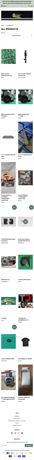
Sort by (3, 32)
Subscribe (28, 445)
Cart (31, 6)
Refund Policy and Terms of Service (17, 421)
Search (17, 423)
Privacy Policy (17, 418)
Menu (4, 6)
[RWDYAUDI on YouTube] (22, 433)
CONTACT (17, 416)
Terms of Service (17, 425)
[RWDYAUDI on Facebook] (12, 433)
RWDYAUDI (16, 450)
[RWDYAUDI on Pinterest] (15, 433)
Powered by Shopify (24, 450)
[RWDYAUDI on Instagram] (19, 433)
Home (2, 25)
